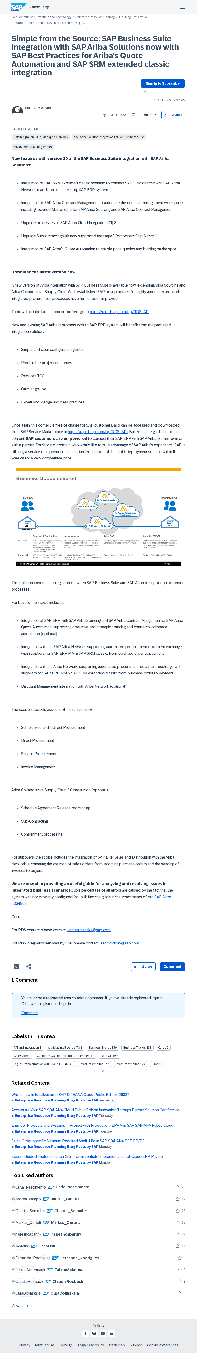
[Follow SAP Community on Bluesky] (94, 1333)
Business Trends (100, 1047)
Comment (29, 1013)
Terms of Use (44, 1345)
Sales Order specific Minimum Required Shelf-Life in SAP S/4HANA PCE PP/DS (78, 1141)
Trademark (116, 1345)
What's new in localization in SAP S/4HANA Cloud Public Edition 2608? (70, 1095)
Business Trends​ (134, 1047)
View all (18, 1306)
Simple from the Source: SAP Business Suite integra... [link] (50, 23)
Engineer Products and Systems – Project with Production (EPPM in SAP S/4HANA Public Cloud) (93, 1125)
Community (39, 7)
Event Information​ (127, 1064)
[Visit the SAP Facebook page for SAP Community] (85, 1333)
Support (136, 1345)
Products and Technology (54, 17)
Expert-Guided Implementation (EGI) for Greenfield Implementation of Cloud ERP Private (87, 1156)
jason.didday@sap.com (119, 943)
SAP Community (22, 17)
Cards (162, 1047)
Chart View (21, 1055)
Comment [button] (172, 966)
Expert (156, 1064)
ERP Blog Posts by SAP (133, 17)
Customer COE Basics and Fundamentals (64, 1055)
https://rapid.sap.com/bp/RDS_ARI (119, 312)
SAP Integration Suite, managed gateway (41, 137)
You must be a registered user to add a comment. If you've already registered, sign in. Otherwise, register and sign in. (92, 1001)
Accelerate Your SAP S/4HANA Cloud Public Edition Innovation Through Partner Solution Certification (96, 1110)
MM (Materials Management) (33, 147)
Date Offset (108, 1055)
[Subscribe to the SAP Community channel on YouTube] (103, 1333)
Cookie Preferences (162, 1345)
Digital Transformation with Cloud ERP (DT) (42, 1064)
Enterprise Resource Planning (95, 17)
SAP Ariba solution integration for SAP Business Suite (109, 137)
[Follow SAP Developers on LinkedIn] (111, 1333)
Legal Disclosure (91, 1345)
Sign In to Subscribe (163, 83)
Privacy (24, 1345)
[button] (165, 115)
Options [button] (143, 91)
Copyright (66, 1345)
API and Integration (26, 1047)
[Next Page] (102, 1071)
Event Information (91, 1064)
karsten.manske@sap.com (89, 930)
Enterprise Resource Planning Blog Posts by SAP (56, 1100)
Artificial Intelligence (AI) (64, 1047)
